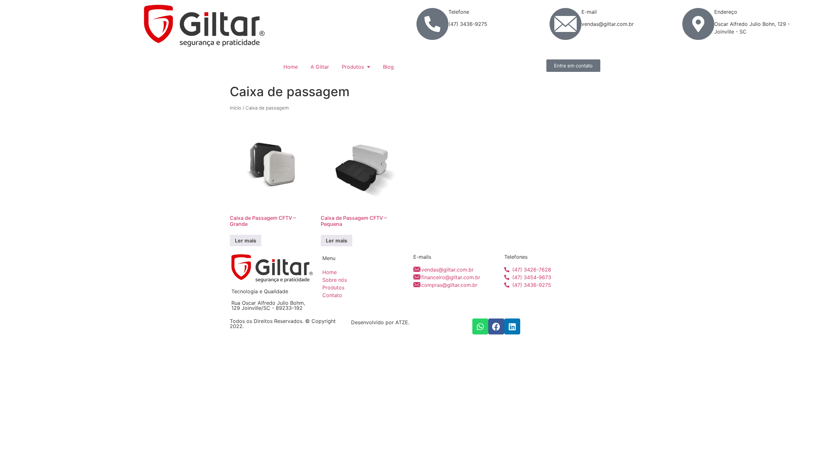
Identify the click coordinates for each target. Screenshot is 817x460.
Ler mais (245, 240)
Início (235, 108)
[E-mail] (565, 24)
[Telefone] (432, 24)
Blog (388, 67)
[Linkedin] (512, 326)
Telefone (458, 12)
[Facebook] (496, 326)
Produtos (353, 67)
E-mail (589, 12)
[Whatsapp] (480, 326)
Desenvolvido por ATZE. (380, 322)
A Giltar (320, 67)
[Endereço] (698, 24)
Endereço (725, 12)
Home (290, 67)
